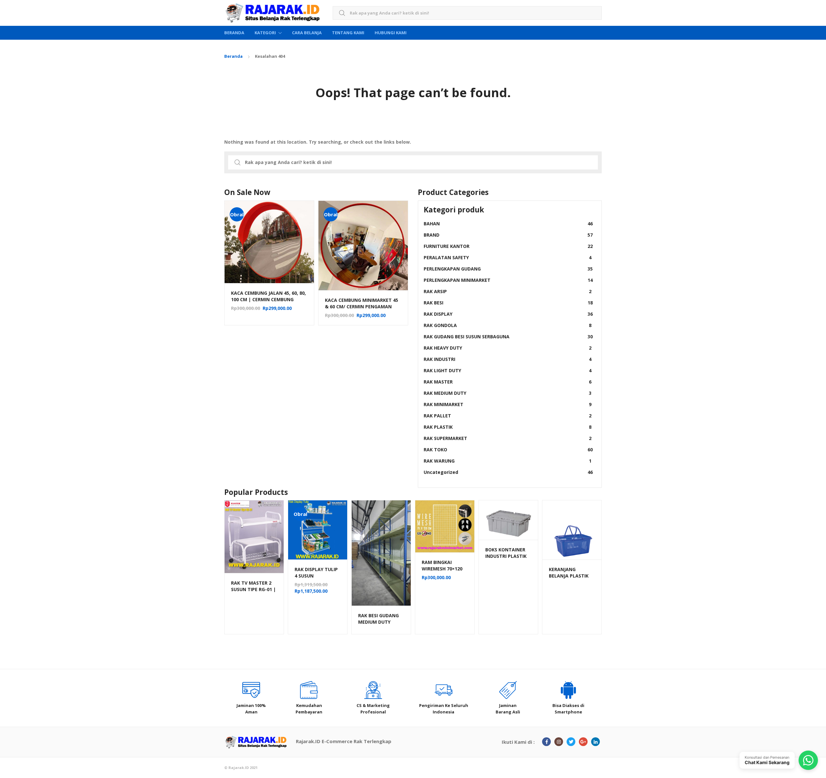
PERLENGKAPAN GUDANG (508, 269)
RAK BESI (508, 303)
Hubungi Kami (391, 33)
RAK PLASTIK (507, 427)
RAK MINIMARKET (507, 404)
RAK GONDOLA (507, 325)
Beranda (234, 33)
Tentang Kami (348, 33)
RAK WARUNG (507, 461)
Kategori (265, 33)
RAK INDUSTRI (507, 359)
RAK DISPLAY (508, 314)
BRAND (508, 235)
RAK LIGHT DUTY (507, 370)
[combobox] (467, 13)
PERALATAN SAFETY (507, 257)
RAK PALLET (507, 416)
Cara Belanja (307, 33)
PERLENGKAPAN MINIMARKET (508, 280)
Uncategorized (508, 472)
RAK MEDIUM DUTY (507, 393)
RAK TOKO (508, 449)
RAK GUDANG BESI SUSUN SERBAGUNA (508, 336)
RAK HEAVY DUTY (507, 348)
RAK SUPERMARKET (507, 438)
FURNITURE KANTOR (508, 246)
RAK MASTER (507, 382)
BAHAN (508, 223)
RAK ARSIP (507, 291)
